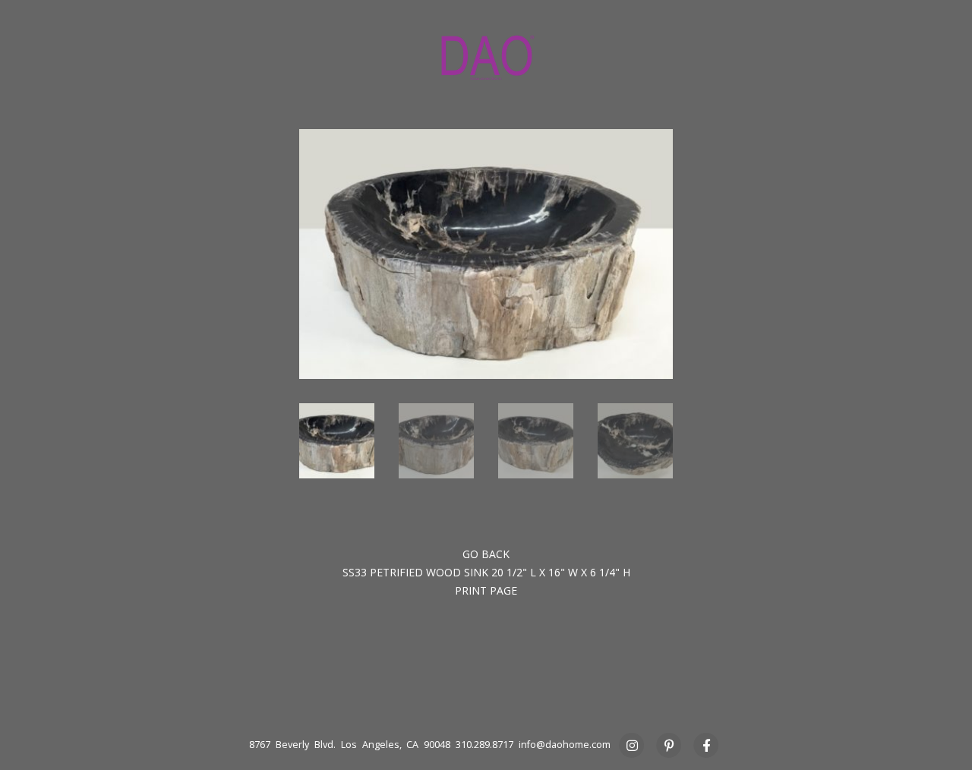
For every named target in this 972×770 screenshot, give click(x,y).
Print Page (486, 590)
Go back (486, 554)
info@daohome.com (565, 744)
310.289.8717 (484, 744)
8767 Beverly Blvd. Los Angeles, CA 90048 (349, 744)
